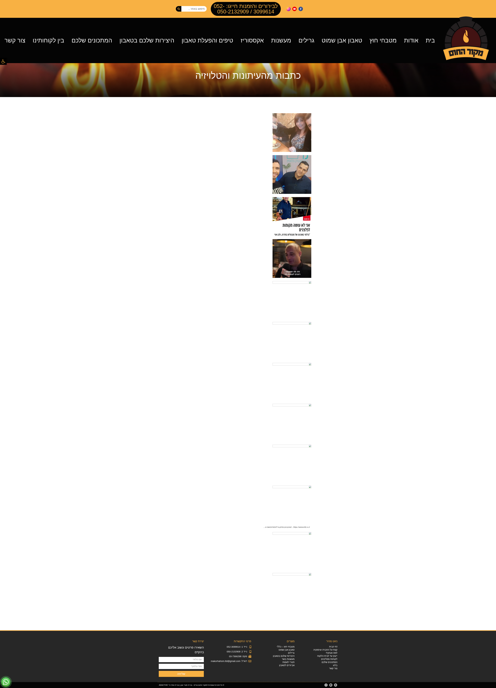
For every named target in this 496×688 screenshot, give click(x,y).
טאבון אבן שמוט (342, 40)
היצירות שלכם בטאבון (146, 40)
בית (430, 40)
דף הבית (333, 646)
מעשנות (281, 40)
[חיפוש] (178, 9)
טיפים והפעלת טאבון (207, 40)
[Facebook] (335, 685)
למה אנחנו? (331, 653)
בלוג (335, 665)
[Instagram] (326, 685)
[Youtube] (330, 685)
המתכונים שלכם (92, 40)
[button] (3, 61)
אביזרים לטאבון (287, 665)
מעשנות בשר (288, 659)
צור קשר (15, 40)
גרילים (306, 40)
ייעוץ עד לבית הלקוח (327, 656)
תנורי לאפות (288, 662)
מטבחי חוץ (383, 40)
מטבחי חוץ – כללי (286, 646)
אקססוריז (252, 40)
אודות (411, 40)
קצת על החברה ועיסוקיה (325, 650)
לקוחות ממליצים (329, 659)
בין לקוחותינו (48, 40)
